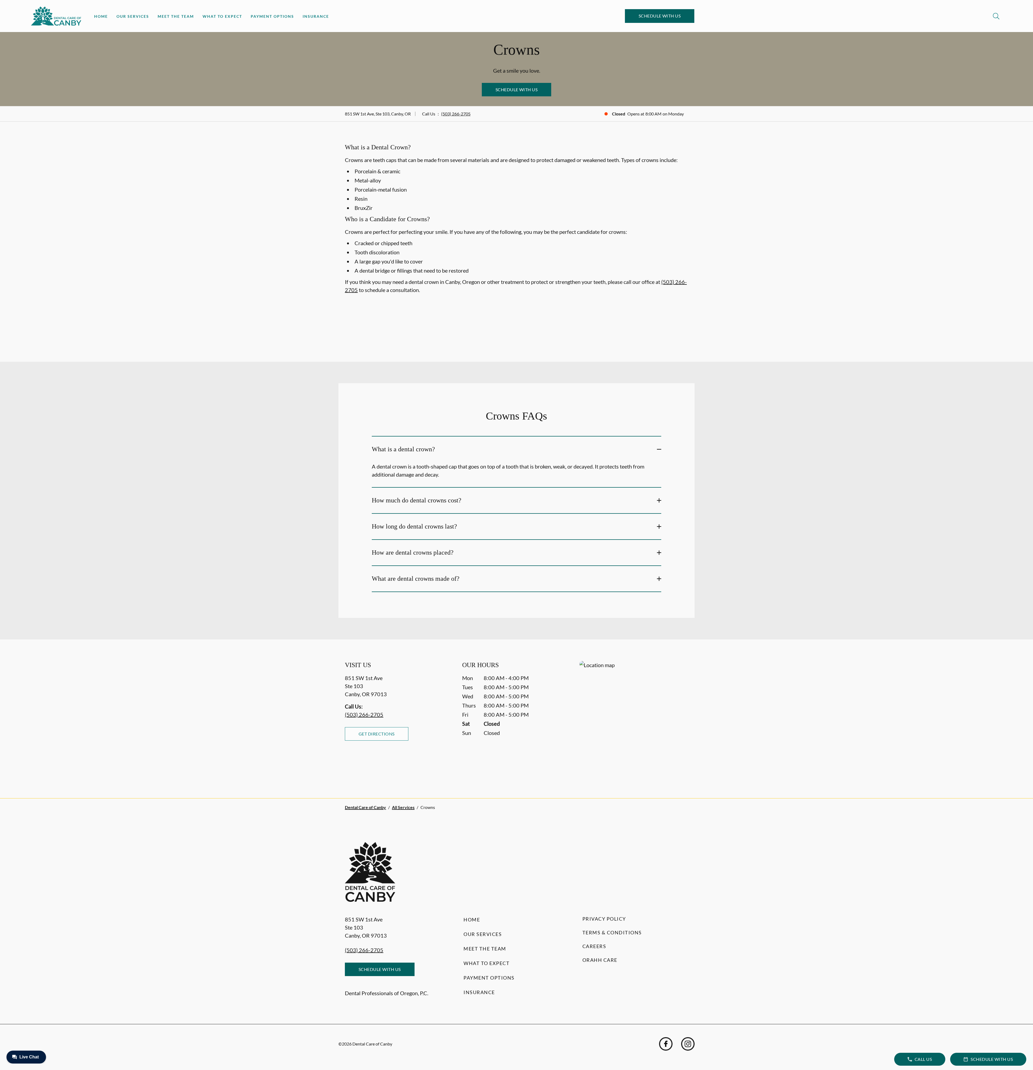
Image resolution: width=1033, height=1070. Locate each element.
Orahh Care (599, 960)
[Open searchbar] (996, 16)
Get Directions (377, 733)
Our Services (132, 16)
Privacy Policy (604, 919)
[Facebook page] (666, 1044)
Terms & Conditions (612, 932)
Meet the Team (176, 16)
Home (101, 16)
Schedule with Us (660, 15)
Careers (594, 946)
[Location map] (633, 718)
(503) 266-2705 (455, 113)
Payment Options (272, 16)
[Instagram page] (688, 1044)
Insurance (316, 16)
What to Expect (222, 16)
